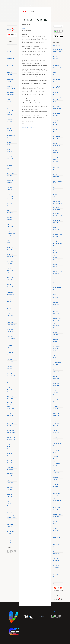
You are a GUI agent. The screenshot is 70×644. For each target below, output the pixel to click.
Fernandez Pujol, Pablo (11, 338)
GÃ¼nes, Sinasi (9, 380)
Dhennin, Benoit (10, 292)
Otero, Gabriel (55, 198)
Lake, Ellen (9, 533)
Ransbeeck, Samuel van (57, 289)
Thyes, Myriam (55, 435)
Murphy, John (55, 147)
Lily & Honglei (55, 56)
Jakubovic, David (10, 475)
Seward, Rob (55, 364)
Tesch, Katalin (55, 430)
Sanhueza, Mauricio (56, 346)
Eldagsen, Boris (10, 322)
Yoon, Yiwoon (55, 558)
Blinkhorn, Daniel (10, 133)
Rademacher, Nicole (57, 287)
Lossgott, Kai (55, 72)
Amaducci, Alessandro (11, 70)
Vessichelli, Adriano (56, 493)
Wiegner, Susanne (56, 537)
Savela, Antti (55, 353)
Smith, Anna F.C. (56, 383)
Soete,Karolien (56, 390)
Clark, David (9, 242)
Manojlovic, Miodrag (57, 97)
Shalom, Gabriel (56, 367)
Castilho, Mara (9, 208)
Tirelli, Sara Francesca (57, 443)
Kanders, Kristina (10, 487)
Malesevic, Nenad (56, 90)
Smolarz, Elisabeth (56, 385)
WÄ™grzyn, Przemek (57, 514)
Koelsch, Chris (9, 510)
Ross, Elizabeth (56, 320)
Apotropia (9, 81)
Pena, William (55, 236)
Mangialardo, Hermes (57, 94)
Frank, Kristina (9, 357)
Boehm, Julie (9, 142)
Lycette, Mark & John (57, 79)
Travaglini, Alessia (56, 463)
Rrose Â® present (56, 325)
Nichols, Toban (56, 161)
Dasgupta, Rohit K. (10, 270)
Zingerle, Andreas (56, 576)
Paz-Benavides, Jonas (57, 231)
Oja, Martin (55, 189)
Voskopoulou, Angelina (57, 502)
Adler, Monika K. (10, 49)
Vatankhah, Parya (56, 486)
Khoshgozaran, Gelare (11, 498)
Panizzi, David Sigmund (57, 215)
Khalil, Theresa (9, 496)
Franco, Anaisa (9, 354)
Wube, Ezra (55, 551)
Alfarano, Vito (9, 56)
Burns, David (9, 184)
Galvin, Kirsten (9, 373)
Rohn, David (55, 311)
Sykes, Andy (55, 417)
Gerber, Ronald (9, 389)
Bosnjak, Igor (9, 153)
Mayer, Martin (55, 115)
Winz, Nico (55, 542)
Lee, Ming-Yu (9, 540)
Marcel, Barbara (56, 99)
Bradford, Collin (10, 163)
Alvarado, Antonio (10, 63)
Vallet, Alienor (55, 484)
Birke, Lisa (9, 128)
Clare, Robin (9, 240)
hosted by (53, 611)
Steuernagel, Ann (56, 408)
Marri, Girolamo (56, 106)
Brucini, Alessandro (10, 171)
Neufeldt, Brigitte (56, 159)
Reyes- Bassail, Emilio (57, 299)
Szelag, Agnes (55, 421)
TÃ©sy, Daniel (55, 425)
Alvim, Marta (9, 67)
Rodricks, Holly (56, 306)
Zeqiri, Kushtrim (56, 569)
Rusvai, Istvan (55, 327)
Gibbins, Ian (9, 394)
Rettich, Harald (56, 294)
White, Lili (55, 528)
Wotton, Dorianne (56, 549)
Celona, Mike (9, 217)
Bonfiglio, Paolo (10, 146)
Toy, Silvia (55, 461)
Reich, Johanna (56, 292)
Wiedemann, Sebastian (57, 535)
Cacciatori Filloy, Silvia (11, 191)
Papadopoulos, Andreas (57, 218)
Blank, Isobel (9, 130)
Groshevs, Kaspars (10, 413)
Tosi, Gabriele (55, 456)
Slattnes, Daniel (56, 378)
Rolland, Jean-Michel (57, 313)
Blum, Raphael (9, 137)
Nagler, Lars (55, 152)
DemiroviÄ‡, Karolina (11, 289)
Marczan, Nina (55, 101)
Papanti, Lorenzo (56, 224)
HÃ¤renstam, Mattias (11, 437)
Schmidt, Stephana (56, 357)
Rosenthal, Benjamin (57, 318)
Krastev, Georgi (10, 526)
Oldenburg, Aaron (56, 191)
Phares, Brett (55, 248)
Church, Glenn (9, 235)
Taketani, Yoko (56, 423)
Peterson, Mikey (56, 245)
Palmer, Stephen (56, 213)
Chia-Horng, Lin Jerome (11, 228)
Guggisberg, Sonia (10, 415)
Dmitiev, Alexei (9, 303)
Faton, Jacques (10, 331)
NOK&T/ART (55, 174)
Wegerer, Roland (56, 516)
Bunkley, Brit (9, 177)
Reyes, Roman (55, 297)
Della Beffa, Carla (10, 282)
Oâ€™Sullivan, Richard (57, 185)
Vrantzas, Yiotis (56, 505)
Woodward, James (56, 546)
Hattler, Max (9, 434)
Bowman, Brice (9, 160)
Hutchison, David (10, 462)
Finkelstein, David (10, 343)
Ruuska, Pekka (55, 330)
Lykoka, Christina (56, 81)
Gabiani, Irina (9, 368)
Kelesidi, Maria (9, 494)
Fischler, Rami (9, 345)
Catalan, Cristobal (10, 212)
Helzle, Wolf (9, 444)
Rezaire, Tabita (56, 304)
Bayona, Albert (9, 114)
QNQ (54, 280)
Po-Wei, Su (55, 257)
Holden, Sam (9, 448)
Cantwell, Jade (9, 201)
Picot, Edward (55, 252)
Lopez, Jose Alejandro (57, 67)
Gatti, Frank (9, 377)
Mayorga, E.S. (55, 117)
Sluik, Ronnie (55, 380)
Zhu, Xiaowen (55, 572)
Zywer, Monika (56, 579)
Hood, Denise (9, 451)
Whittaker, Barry (56, 530)
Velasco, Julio (55, 488)
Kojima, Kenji (9, 512)
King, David (9, 503)
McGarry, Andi (55, 122)
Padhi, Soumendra (56, 201)
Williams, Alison (56, 539)
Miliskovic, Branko (56, 136)
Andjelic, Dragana (10, 72)
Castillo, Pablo (9, 210)
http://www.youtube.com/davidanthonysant (30, 125)
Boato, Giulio (9, 140)
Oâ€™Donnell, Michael (57, 178)
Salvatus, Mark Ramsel (57, 343)
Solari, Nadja (55, 392)
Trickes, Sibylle (56, 465)
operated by (25, 611)
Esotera (57, 640)
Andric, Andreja (9, 76)
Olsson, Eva (55, 194)
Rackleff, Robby (56, 285)
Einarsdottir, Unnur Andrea (11, 317)
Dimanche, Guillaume (10, 294)
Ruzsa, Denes (55, 332)
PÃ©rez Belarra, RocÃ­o (57, 234)
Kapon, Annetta (9, 489)
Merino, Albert (55, 134)
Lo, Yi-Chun (55, 63)
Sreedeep (55, 397)
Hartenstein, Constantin (11, 432)
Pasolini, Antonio (56, 227)
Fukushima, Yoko (10, 361)
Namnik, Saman (56, 154)
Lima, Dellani (55, 58)
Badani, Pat (9, 96)
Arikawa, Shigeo (10, 83)
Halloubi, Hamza (10, 425)
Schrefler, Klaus (56, 360)
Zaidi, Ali (54, 562)
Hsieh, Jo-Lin (9, 455)
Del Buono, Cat (9, 279)
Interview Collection (41, 611)
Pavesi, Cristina (56, 229)
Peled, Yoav (55, 238)
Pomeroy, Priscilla (56, 259)
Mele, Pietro (55, 129)
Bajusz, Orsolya (9, 99)
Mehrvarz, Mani (56, 127)
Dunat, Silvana (9, 310)
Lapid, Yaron (9, 535)
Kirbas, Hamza (9, 505)
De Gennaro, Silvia (10, 272)
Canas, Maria (9, 187)
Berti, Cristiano (9, 121)
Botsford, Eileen (10, 158)
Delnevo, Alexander (10, 284)
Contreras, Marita (10, 249)
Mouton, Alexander (56, 145)
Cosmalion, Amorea (10, 258)
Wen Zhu (54, 523)
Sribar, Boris (55, 399)
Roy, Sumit (55, 323)
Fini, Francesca (9, 340)
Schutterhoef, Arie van (57, 362)
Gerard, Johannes (10, 387)
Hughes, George (10, 460)
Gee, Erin (8, 382)
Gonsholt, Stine (9, 402)
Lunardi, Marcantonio (57, 77)
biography (24, 28)
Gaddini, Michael (10, 370)
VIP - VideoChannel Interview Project (21, 1)
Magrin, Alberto (56, 84)
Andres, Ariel (9, 74)
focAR (8, 347)
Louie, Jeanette (56, 74)
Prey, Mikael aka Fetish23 (57, 271)
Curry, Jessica (9, 263)
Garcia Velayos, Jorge (11, 375)
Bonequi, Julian (9, 144)
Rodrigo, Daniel (56, 309)
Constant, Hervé (10, 247)
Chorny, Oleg (9, 231)
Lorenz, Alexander (56, 70)
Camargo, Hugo (10, 194)
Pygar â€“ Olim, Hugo (57, 278)
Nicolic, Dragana (56, 167)
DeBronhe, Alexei (10, 275)
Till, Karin (55, 437)
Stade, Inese (55, 401)
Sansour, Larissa (56, 348)
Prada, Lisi (55, 266)
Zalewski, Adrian (56, 565)
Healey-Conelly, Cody (11, 439)
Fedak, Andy (9, 333)
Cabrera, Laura (9, 189)
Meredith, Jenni (56, 131)
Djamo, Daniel (9, 301)
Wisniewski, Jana (56, 544)
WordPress (61, 640)
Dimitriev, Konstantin (10, 296)
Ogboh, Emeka (55, 187)
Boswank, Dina (9, 156)
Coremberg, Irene (10, 256)
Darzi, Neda (9, 268)
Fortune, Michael (10, 352)
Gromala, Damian (10, 410)
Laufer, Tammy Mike (10, 538)
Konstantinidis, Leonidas (11, 517)
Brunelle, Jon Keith (10, 173)
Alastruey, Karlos (10, 53)
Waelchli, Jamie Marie (57, 507)
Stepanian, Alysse (56, 406)
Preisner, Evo (55, 268)
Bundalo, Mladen (10, 175)
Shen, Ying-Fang (56, 371)
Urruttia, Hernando (56, 481)
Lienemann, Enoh (56, 53)
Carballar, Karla (9, 203)
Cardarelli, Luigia (10, 205)
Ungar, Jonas (55, 479)
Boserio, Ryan (9, 151)
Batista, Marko (9, 106)
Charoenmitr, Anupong (11, 221)
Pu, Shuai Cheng (56, 273)
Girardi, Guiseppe (10, 396)
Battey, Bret (9, 108)
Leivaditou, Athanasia (57, 45)
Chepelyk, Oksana (10, 226)
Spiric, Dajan (55, 394)
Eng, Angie (9, 326)
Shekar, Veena (55, 369)
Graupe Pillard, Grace (11, 408)
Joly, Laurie (9, 480)
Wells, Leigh (55, 521)
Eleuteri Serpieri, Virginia (11, 324)
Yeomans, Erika (56, 553)
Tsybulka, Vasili (56, 472)
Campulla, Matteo (10, 196)
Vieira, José (55, 495)
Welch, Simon (55, 518)
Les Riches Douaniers (57, 51)
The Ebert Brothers (56, 432)
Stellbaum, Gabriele (56, 404)
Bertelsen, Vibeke (10, 119)
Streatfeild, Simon (56, 413)
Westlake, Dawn (56, 525)
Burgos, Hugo (9, 182)
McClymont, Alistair (56, 120)
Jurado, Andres (9, 484)
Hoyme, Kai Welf (10, 453)
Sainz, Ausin (55, 334)
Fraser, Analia (9, 359)
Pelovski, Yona (56, 241)
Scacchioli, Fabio (56, 355)
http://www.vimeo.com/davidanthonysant (29, 127)
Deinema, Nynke (10, 277)
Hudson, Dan (9, 458)
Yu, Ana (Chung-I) (56, 560)
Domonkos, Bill (9, 308)
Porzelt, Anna (55, 264)
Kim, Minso (9, 501)
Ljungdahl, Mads (56, 60)
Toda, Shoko (55, 445)
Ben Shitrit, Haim (10, 116)
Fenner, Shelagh (10, 336)
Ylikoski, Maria (56, 555)
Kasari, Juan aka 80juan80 (11, 491)
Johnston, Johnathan (10, 478)
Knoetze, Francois (10, 508)
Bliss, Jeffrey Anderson (11, 135)
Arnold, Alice (9, 86)
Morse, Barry (55, 143)
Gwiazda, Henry (10, 421)
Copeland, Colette (10, 254)
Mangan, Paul (55, 92)
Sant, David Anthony (56, 350)
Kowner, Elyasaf (10, 524)
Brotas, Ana (9, 168)
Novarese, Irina (56, 176)
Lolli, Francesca (56, 65)
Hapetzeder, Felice (10, 430)
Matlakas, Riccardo (56, 110)
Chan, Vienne (9, 219)
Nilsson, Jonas (56, 169)
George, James (9, 384)
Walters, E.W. (55, 509)
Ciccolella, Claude (10, 238)
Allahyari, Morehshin (10, 58)
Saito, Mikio (55, 336)
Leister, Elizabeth (10, 542)
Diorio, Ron (9, 299)
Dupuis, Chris (9, 313)
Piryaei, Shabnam (56, 255)
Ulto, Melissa (55, 477)
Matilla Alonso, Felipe (57, 108)
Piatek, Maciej (55, 250)
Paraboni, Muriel (56, 222)
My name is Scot (56, 150)
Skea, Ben (55, 376)
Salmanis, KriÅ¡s (56, 339)
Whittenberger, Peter (57, 532)
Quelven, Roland (56, 282)
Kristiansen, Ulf (9, 528)
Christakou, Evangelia (11, 233)
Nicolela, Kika (55, 164)
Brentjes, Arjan (9, 165)
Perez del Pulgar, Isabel (57, 243)
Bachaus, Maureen (10, 94)
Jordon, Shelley (10, 482)
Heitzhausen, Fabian (10, 441)
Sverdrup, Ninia (56, 415)
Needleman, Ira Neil (56, 157)
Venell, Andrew (56, 491)
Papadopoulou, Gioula (57, 220)
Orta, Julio (55, 196)
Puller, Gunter (55, 275)
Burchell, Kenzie (10, 180)
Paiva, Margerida (56, 207)
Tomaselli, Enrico (56, 450)
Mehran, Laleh (55, 124)
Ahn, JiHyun (9, 51)
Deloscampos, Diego (10, 286)
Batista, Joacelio (10, 103)
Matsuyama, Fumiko (56, 113)
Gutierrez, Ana (9, 417)
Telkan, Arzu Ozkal (56, 428)
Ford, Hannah (9, 350)
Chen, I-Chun (9, 224)
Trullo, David (55, 468)
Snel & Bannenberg (56, 387)
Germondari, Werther (10, 391)
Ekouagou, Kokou (10, 320)
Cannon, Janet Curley (11, 198)
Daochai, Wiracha (10, 265)
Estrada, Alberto (10, 329)
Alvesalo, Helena (10, 65)
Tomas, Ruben (55, 448)
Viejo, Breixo (55, 498)
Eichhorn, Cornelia (10, 315)
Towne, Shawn (55, 458)
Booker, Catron (9, 149)
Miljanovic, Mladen (56, 138)
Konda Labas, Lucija (10, 515)
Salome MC (55, 341)
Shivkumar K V (55, 373)
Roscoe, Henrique (56, 316)
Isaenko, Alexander (10, 467)
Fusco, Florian (9, 366)
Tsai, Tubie (55, 470)
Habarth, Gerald (10, 423)
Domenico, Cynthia (10, 306)
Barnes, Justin (9, 101)
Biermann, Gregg (10, 123)
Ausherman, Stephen (10, 92)
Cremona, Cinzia (10, 261)
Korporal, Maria (10, 519)
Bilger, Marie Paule (10, 126)
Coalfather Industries (11, 245)
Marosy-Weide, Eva (56, 103)
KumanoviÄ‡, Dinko (10, 531)
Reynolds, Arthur (56, 302)
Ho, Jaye (8, 446)
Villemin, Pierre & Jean (57, 500)
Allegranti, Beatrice (10, 60)
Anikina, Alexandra (10, 79)
